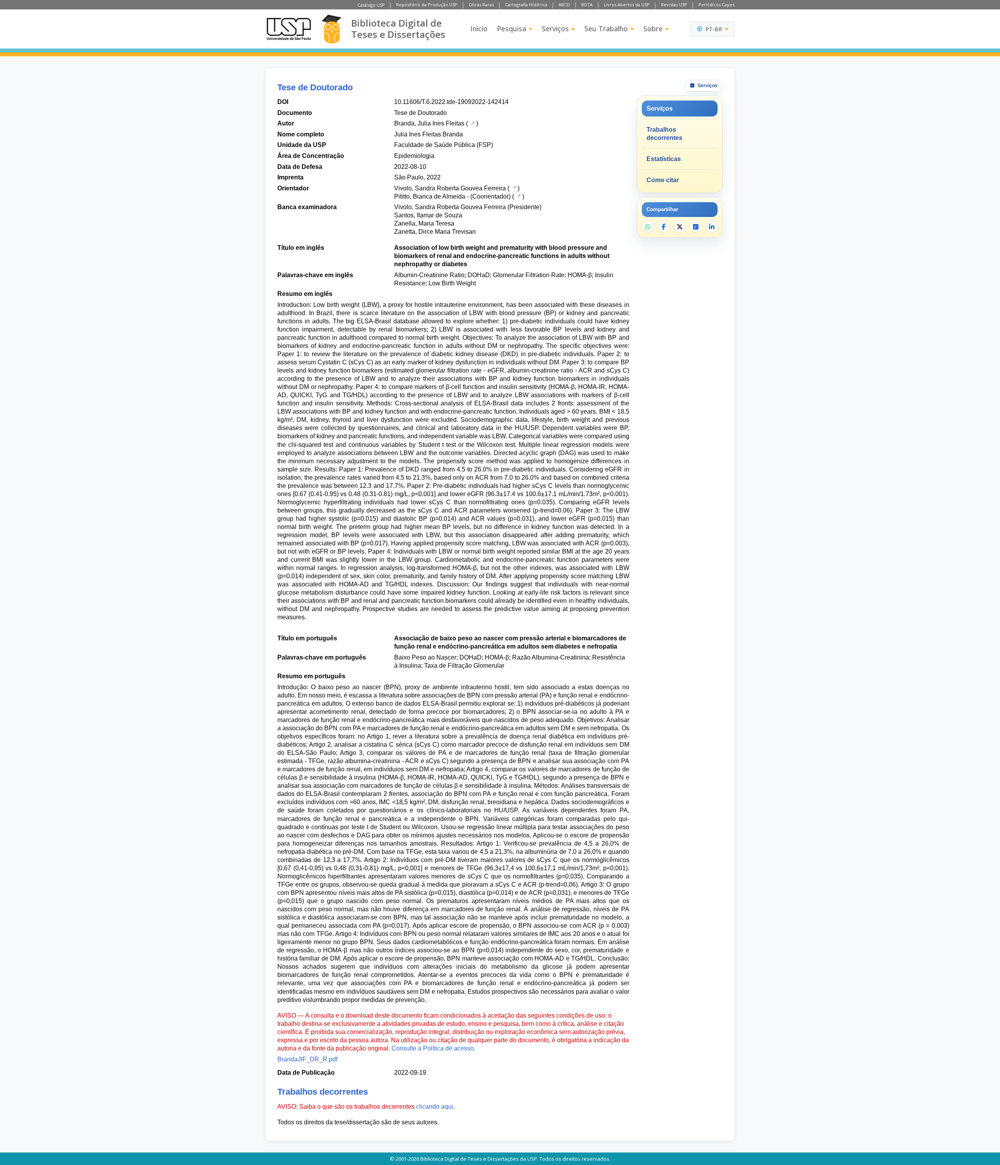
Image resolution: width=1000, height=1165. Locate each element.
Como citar (662, 180)
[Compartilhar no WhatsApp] (648, 227)
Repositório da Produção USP (426, 4)
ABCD (564, 4)
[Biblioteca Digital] (331, 29)
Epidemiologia (414, 155)
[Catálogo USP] (472, 122)
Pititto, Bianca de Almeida (429, 196)
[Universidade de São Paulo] (289, 29)
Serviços (555, 28)
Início (479, 28)
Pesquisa (511, 28)
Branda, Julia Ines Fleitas (429, 123)
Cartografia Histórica (526, 4)
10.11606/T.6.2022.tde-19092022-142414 (451, 102)
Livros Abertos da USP (627, 4)
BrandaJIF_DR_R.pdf (307, 1059)
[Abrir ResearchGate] (696, 227)
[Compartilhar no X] (680, 227)
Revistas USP (674, 4)
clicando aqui (434, 1106)
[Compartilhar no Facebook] (664, 227)
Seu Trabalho (606, 28)
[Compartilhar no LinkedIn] (712, 227)
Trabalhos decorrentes (664, 133)
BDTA (587, 4)
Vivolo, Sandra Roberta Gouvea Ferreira (450, 188)
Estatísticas (663, 159)
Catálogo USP (371, 5)
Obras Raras (481, 4)
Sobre (652, 28)
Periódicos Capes (716, 4)
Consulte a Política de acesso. (433, 1048)
